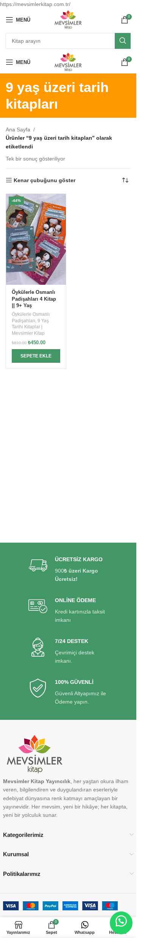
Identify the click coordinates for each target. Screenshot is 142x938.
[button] (36, 356)
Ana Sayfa (18, 129)
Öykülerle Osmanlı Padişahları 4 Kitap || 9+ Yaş (34, 299)
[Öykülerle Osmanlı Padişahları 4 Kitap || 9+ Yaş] (36, 239)
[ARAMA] (123, 41)
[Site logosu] (68, 19)
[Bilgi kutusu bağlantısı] (68, 570)
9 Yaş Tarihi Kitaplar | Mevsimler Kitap (30, 327)
